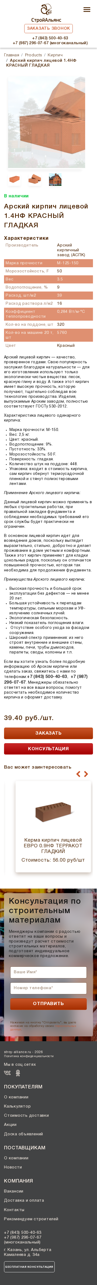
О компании (16, 1097)
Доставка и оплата (24, 1200)
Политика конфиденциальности (29, 1056)
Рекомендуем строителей (31, 1219)
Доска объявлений (23, 1134)
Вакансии (13, 1191)
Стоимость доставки (26, 1116)
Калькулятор (17, 1106)
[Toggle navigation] (87, 10)
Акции (10, 1125)
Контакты (14, 1210)
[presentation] (78, 774)
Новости (13, 1167)
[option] (44, 122)
